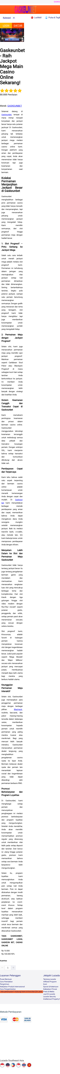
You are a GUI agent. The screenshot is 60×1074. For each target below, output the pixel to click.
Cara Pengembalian (8, 989)
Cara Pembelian (6, 982)
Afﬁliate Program (50, 982)
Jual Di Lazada (49, 994)
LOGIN (6, 25)
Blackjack (18, 709)
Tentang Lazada (49, 979)
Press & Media (48, 992)
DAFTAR (18, 25)
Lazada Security (49, 997)
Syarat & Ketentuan (50, 987)
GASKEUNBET (14, 105)
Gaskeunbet (6, 114)
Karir (45, 984)
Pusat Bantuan (6, 979)
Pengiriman (4, 984)
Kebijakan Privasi (50, 989)
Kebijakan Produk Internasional (12, 987)
